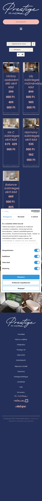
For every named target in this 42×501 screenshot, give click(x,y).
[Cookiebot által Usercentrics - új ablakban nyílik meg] (31, 211)
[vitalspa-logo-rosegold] (21, 406)
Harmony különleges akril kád (32, 136)
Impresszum (34, 418)
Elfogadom (21, 277)
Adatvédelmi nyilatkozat (16, 421)
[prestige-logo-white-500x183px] (21, 3)
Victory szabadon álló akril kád (11, 81)
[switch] (37, 256)
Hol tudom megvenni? (10, 113)
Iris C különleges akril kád (11, 136)
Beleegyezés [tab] (7, 216)
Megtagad (21, 288)
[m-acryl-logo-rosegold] (21, 396)
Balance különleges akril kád (11, 188)
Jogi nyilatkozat (28, 421)
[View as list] (23, 54)
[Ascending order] (33, 44)
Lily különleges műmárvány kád (33, 81)
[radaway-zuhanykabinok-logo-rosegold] (21, 400)
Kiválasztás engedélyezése (21, 283)
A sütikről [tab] (34, 216)
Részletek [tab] (21, 216)
